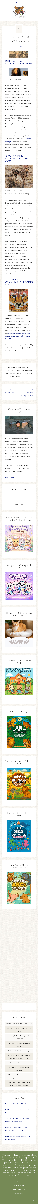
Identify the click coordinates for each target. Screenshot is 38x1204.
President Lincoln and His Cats (16, 1104)
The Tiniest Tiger (19, 11)
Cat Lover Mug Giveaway (19, 1063)
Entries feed (19, 1185)
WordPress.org (19, 1193)
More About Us (11, 477)
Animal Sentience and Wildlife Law (19, 1024)
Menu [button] (20, 2)
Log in (19, 1181)
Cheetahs (19, 46)
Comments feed (19, 1189)
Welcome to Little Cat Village (19, 1051)
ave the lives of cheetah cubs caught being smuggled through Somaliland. (17, 336)
